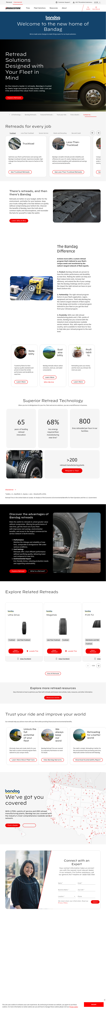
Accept (93, 1004)
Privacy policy (73, 1007)
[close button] (104, 1000)
